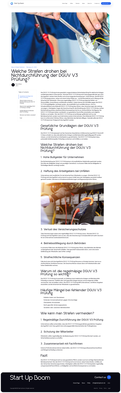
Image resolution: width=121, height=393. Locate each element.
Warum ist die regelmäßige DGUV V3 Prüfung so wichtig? (27, 107)
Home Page (76, 383)
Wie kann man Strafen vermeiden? (28, 115)
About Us (96, 388)
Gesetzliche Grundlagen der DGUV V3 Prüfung (26, 96)
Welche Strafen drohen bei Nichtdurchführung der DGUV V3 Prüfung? (27, 102)
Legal (109, 388)
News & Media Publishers (18, 67)
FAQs (88, 383)
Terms (105, 388)
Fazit (21, 118)
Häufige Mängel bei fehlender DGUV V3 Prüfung (27, 111)
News (83, 383)
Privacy (100, 388)
